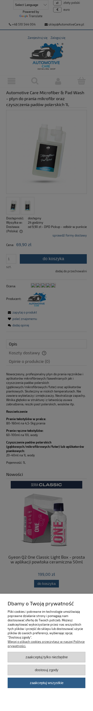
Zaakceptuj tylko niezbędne (47, 657)
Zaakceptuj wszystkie (46, 683)
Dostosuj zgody (46, 670)
